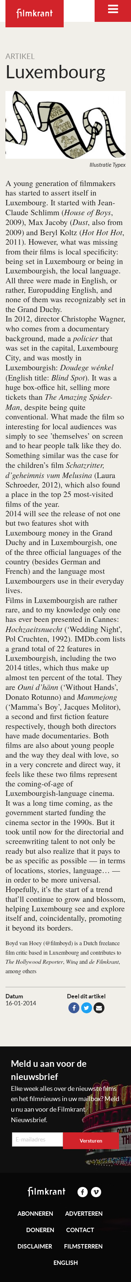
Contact (80, 1230)
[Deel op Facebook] (73, 1007)
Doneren (40, 1230)
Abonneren (35, 1213)
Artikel (20, 56)
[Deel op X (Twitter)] (86, 1007)
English (65, 1262)
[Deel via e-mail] (99, 1007)
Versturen (91, 1141)
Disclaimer (34, 1246)
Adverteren (84, 1213)
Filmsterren (83, 1246)
